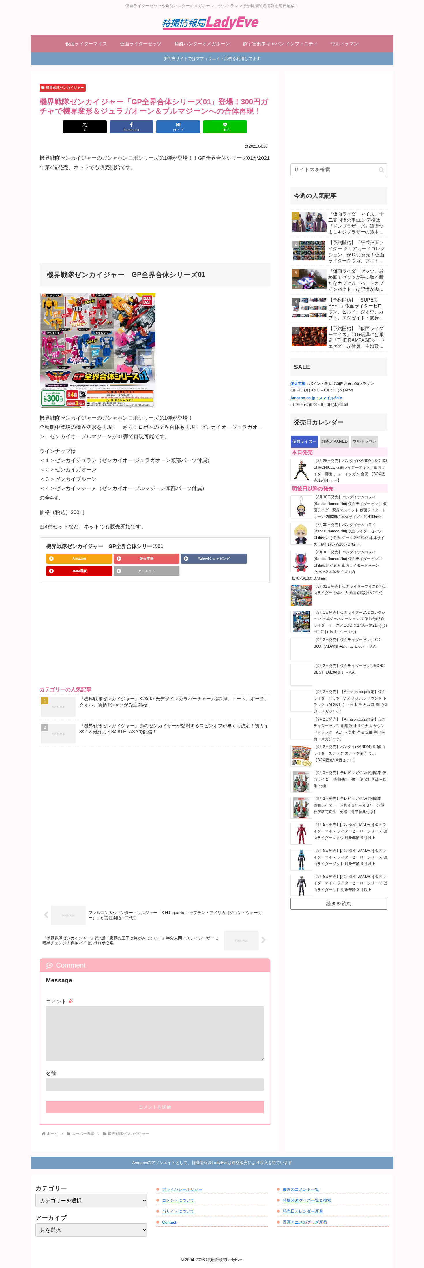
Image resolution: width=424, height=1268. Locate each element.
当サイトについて (178, 1211)
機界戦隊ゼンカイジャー (65, 88)
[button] (381, 170)
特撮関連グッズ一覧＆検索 (307, 1200)
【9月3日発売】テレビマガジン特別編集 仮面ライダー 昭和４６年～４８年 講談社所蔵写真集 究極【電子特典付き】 (349, 805)
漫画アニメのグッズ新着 (305, 1222)
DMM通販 (79, 571)
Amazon (79, 559)
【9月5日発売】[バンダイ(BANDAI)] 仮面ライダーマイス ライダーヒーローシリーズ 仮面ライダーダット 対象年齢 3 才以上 (350, 857)
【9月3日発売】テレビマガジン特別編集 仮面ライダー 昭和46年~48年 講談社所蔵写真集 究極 (350, 779)
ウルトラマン (364, 441)
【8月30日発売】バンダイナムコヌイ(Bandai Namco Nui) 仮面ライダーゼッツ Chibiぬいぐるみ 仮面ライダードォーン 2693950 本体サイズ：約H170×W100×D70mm (336, 565)
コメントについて (178, 1200)
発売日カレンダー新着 (303, 1211)
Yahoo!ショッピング (214, 559)
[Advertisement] (155, 217)
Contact (169, 1222)
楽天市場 (146, 559)
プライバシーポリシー (182, 1189)
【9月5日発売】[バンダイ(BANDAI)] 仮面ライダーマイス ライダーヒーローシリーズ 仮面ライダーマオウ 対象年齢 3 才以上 (350, 831)
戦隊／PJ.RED (334, 441)
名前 (51, 1074)
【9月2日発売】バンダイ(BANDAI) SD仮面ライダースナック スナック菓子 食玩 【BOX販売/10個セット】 (349, 753)
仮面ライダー (304, 441)
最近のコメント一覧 (301, 1189)
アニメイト (146, 571)
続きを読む (339, 904)
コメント (59, 1001)
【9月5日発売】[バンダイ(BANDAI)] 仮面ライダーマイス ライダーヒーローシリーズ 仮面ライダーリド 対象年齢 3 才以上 (350, 883)
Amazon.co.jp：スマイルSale (316, 398)
